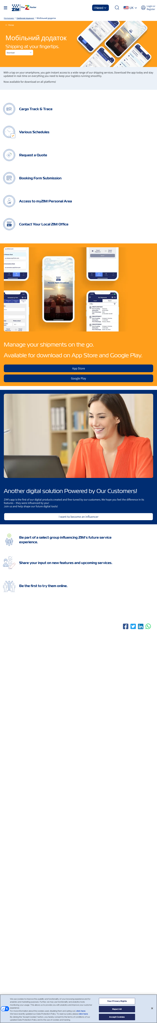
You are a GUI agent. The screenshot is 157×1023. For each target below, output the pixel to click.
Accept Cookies (117, 1017)
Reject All (117, 1009)
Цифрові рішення (25, 18)
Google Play (78, 378)
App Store (78, 368)
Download (11, 52)
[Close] (152, 1008)
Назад (11, 25)
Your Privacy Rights (117, 1001)
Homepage (9, 18)
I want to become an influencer (78, 517)
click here (80, 1011)
